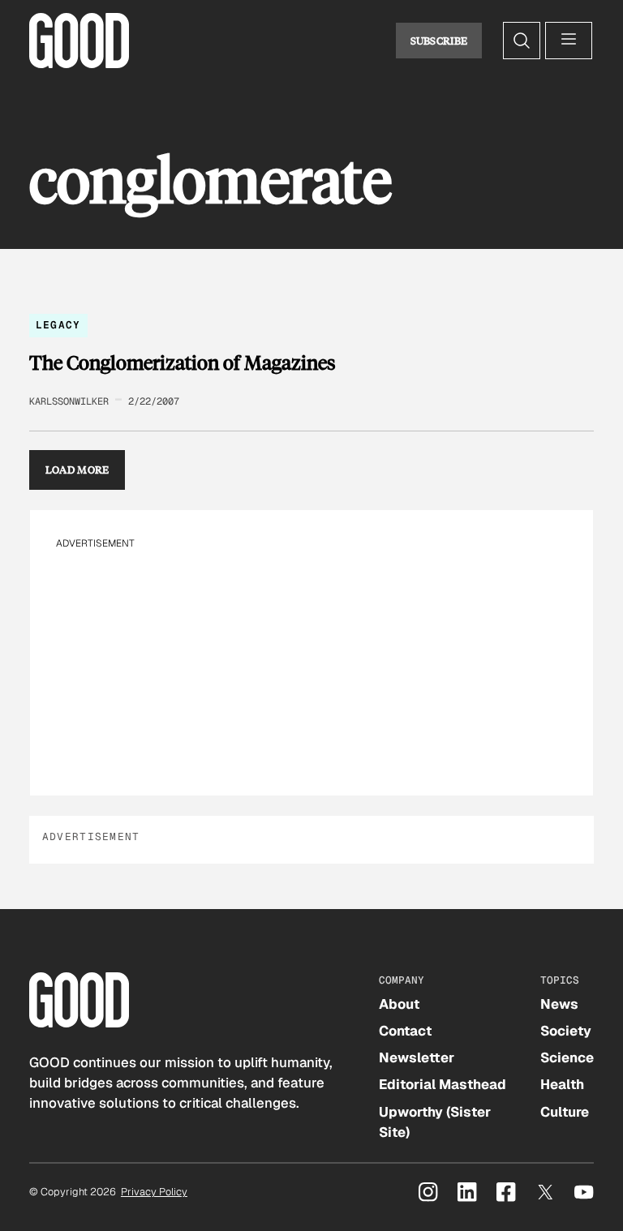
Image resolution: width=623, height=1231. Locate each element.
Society (565, 1031)
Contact (405, 1031)
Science (567, 1057)
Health (562, 1084)
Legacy (58, 325)
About (399, 1004)
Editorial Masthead (442, 1084)
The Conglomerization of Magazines (182, 362)
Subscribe (439, 40)
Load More (77, 469)
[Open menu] (568, 40)
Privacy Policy (154, 1192)
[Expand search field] (521, 40)
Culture (564, 1112)
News (559, 1004)
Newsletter (416, 1057)
